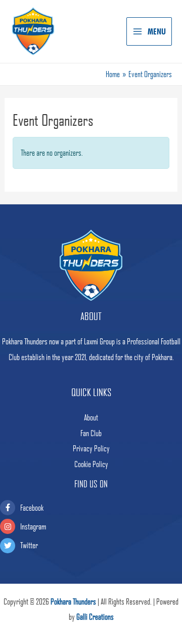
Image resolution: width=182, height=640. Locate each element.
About (91, 417)
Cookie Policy (91, 464)
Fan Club (91, 433)
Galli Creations (95, 617)
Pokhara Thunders (73, 601)
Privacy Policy (91, 448)
